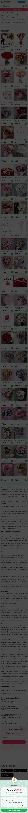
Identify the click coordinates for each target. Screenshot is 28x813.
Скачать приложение (14, 810)
